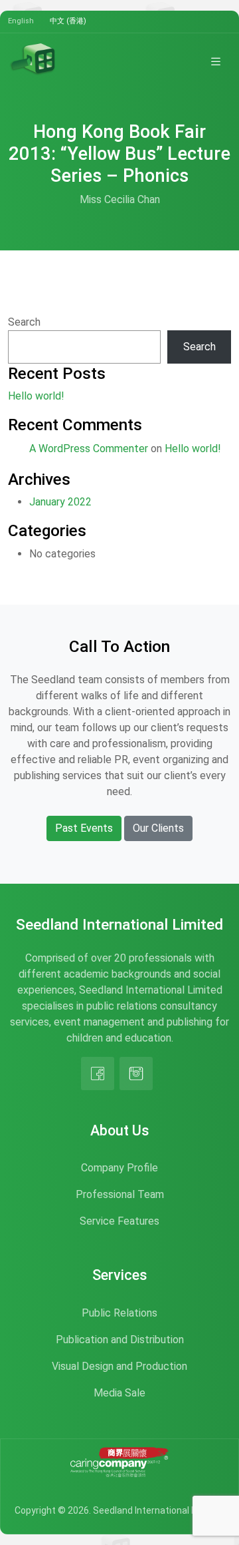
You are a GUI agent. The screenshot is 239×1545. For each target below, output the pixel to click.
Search (24, 322)
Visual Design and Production (119, 1366)
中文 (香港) (68, 21)
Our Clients (158, 828)
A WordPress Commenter (88, 448)
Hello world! (36, 396)
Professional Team (120, 1194)
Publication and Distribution (120, 1339)
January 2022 (60, 501)
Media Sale (119, 1393)
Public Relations (119, 1313)
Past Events (84, 828)
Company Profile (119, 1167)
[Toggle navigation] (215, 61)
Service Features (119, 1221)
